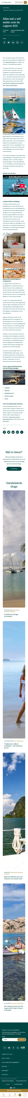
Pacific (6, 398)
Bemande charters (11, 62)
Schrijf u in (21, 1039)
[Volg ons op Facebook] (13, 1047)
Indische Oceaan (9, 396)
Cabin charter (16, 610)
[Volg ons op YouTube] (9, 1047)
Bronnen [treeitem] (5, 1070)
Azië (15, 741)
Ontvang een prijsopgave (15, 1090)
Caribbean (7, 387)
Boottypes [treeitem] (5, 1058)
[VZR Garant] (23, 1048)
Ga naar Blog (14, 468)
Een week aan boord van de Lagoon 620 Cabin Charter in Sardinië (13, 1008)
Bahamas (7, 390)
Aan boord (13, 30)
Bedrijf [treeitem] (4, 1066)
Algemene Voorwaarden (8, 1081)
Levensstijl (6, 873)
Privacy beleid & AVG (21, 1081)
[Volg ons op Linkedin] (17, 1047)
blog (4, 421)
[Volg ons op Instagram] (4, 1047)
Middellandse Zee (9, 393)
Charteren (12, 611)
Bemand (18, 30)
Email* (3, 1036)
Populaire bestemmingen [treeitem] (10, 1062)
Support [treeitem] (5, 1074)
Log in (7, 1084)
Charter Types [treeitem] (7, 1054)
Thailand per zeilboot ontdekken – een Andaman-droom (13, 746)
